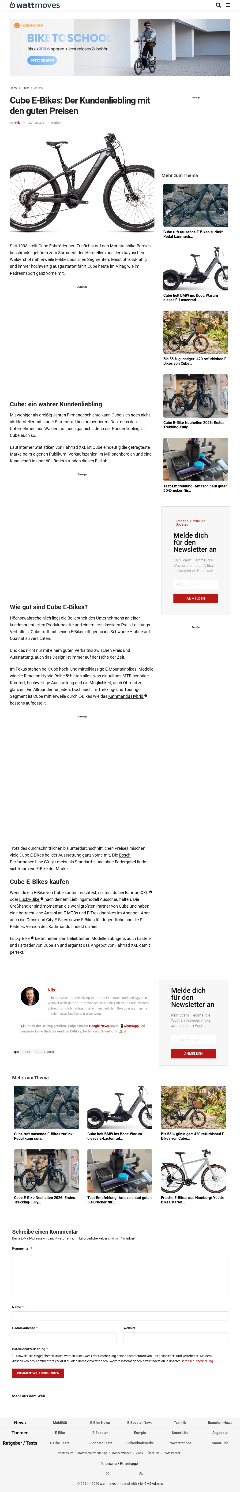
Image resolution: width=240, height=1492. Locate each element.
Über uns (154, 1453)
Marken (38, 88)
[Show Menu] (228, 5)
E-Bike (25, 88)
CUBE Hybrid (44, 1052)
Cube (26, 1052)
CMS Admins (153, 1483)
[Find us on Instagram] (116, 1473)
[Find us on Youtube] (133, 1473)
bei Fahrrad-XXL (133, 892)
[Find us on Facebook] (99, 1473)
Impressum (65, 1453)
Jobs (139, 1453)
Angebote (220, 1433)
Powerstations (180, 1443)
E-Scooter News (140, 1423)
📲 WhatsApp (129, 1026)
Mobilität (60, 1423)
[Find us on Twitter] (107, 1473)
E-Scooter (100, 1433)
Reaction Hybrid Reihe (45, 676)
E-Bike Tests (60, 1443)
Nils (17, 122)
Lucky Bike (20, 938)
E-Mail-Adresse (25, 1328)
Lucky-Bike (29, 899)
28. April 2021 (37, 122)
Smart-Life (180, 1433)
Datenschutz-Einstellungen (120, 1464)
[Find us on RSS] (141, 1473)
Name (18, 1307)
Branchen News (220, 1423)
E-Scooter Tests (99, 1443)
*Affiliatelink (173, 1453)
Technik (180, 1423)
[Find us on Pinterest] (124, 1473)
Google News (99, 1026)
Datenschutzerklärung (30, 1349)
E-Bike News (100, 1423)
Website (130, 1328)
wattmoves (108, 1483)
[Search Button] (218, 5)
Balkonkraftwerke (140, 1443)
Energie (140, 1433)
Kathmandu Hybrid (125, 696)
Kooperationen (121, 1453)
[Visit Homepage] (35, 5)
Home (14, 88)
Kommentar (22, 1248)
